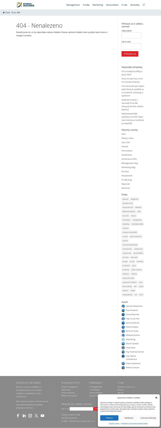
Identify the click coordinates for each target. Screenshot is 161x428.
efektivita (138, 207)
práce (134, 266)
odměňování (138, 249)
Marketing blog (128, 167)
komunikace (126, 220)
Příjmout (109, 418)
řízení (141, 295)
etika (139, 212)
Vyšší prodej (66, 390)
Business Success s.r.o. (126, 387)
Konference (127, 155)
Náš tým (121, 393)
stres (140, 282)
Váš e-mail (126, 41)
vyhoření (125, 291)
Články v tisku (128, 138)
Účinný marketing (67, 393)
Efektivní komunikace (69, 396)
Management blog (130, 163)
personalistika (138, 253)
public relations (136, 270)
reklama (134, 274)
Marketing (98, 5)
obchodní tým (127, 249)
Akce (124, 134)
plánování (134, 257)
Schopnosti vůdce (128, 278)
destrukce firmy (127, 203)
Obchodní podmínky (69, 418)
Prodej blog (127, 180)
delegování (134, 199)
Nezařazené (127, 175)
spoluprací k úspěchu (129, 282)
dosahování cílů (127, 207)
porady (124, 261)
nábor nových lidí (135, 237)
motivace (125, 228)
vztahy (133, 291)
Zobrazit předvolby (148, 418)
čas (136, 295)
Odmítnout (128, 418)
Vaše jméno (127, 30)
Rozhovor (126, 188)
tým (135, 286)
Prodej (86, 5)
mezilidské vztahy (137, 224)
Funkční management (69, 387)
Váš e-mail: (65, 409)
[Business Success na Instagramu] (30, 415)
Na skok (125, 171)
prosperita (126, 266)
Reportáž (126, 184)
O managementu (95, 387)
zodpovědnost (127, 295)
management (137, 220)
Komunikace (112, 5)
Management (73, 5)
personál (125, 257)
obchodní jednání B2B (129, 245)
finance (133, 216)
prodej (132, 261)
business (125, 199)
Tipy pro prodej (95, 396)
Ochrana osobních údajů (70, 415)
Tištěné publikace (96, 393)
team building (127, 286)
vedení (141, 286)
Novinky (121, 390)
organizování (126, 253)
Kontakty (135, 5)
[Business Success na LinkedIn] (24, 415)
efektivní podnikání (128, 212)
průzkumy (125, 270)
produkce (140, 261)
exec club (125, 216)
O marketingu (94, 390)
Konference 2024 (129, 159)
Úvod (7, 12)
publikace (125, 274)
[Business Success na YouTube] (43, 415)
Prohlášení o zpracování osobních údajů (134, 423)
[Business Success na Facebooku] (18, 415)
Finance (125, 146)
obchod (125, 241)
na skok (125, 237)
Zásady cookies (114, 423)
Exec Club (126, 142)
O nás (124, 5)
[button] (156, 397)
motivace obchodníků (129, 232)
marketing (125, 224)
